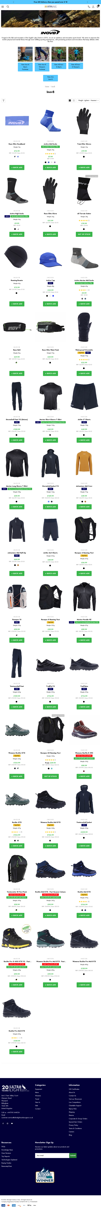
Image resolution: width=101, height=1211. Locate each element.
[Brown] (85, 501)
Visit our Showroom (75, 1099)
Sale (36, 1105)
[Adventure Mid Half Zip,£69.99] (16, 530)
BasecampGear (6, 1166)
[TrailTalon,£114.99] (84, 663)
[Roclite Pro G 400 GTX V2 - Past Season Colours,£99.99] (16, 938)
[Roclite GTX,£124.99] (16, 799)
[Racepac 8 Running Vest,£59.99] (50, 596)
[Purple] (55, 162)
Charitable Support (75, 1105)
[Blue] (48, 162)
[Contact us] (89, 7)
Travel (37, 1099)
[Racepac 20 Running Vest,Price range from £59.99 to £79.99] (50, 730)
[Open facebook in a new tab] (3, 1123)
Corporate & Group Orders (78, 1119)
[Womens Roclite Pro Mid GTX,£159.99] (84, 938)
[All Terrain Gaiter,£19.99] (84, 190)
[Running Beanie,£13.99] (16, 257)
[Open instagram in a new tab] (7, 1123)
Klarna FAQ (72, 1109)
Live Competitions (75, 1102)
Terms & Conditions (75, 1128)
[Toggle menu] (2, 7)
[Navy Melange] (85, 299)
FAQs (3, 1146)
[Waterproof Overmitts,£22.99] (84, 327)
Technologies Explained (9, 1160)
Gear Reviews (6, 1153)
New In (37, 1102)
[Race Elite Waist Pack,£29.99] (50, 327)
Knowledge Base (7, 1150)
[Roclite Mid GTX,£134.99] (84, 869)
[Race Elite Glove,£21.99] (50, 190)
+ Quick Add (16, 167)
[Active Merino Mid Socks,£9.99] (84, 257)
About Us (72, 1092)
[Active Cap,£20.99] (50, 257)
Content (37, 1109)
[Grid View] (70, 100)
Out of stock (84, 234)
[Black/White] (15, 157)
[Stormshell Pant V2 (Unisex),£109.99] (16, 396)
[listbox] (88, 100)
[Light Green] (51, 768)
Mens (37, 1092)
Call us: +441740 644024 (10, 1112)
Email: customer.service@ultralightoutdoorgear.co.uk (17, 1116)
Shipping (72, 1112)
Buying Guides (6, 1163)
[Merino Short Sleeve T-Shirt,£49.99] (50, 396)
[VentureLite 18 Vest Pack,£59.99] (16, 869)
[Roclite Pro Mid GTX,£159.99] (16, 1008)
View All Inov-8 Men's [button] (59, 65)
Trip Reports (5, 1156)
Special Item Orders (75, 1122)
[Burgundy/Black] (84, 771)
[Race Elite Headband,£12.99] (16, 121)
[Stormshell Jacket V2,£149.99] (50, 463)
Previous (14, 2)
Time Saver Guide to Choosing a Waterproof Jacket (50, 2)
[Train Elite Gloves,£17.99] (84, 121)
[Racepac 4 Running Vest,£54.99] (84, 530)
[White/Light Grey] (51, 162)
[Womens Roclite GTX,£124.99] (16, 730)
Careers (71, 1132)
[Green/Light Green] (18, 768)
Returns (71, 1115)
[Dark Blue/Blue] (85, 910)
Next (87, 2)
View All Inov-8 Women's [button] (75, 65)
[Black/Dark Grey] (15, 768)
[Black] (45, 162)
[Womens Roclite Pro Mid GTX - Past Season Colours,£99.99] (50, 938)
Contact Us (72, 1096)
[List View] (74, 100)
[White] (50, 296)
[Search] (8, 6)
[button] (25, 54)
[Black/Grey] (50, 362)
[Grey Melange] (82, 299)
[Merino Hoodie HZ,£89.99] (84, 596)
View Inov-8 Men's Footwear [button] (25, 66)
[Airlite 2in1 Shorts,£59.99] (50, 530)
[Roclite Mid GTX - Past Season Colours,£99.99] (50, 869)
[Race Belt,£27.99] (16, 327)
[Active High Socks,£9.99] (16, 190)
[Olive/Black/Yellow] (16, 980)
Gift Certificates (74, 1089)
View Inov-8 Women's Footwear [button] (42, 66)
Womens (38, 1096)
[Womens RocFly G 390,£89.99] (84, 730)
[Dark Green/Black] (50, 980)
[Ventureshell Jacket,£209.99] (84, 799)
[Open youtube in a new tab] (12, 1123)
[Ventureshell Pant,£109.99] (16, 663)
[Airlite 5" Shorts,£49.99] (84, 396)
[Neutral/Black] (16, 635)
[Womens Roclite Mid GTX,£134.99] (50, 799)
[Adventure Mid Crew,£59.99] (84, 463)
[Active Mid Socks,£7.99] (50, 121)
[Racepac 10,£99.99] (16, 596)
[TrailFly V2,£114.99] (50, 663)
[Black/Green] (16, 362)
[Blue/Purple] (18, 157)
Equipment (38, 1089)
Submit (73, 1155)
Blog (70, 1135)
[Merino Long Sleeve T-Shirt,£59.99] (16, 463)
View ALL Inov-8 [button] (50, 78)
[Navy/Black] (50, 910)
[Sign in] (93, 7)
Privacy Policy (73, 1125)
